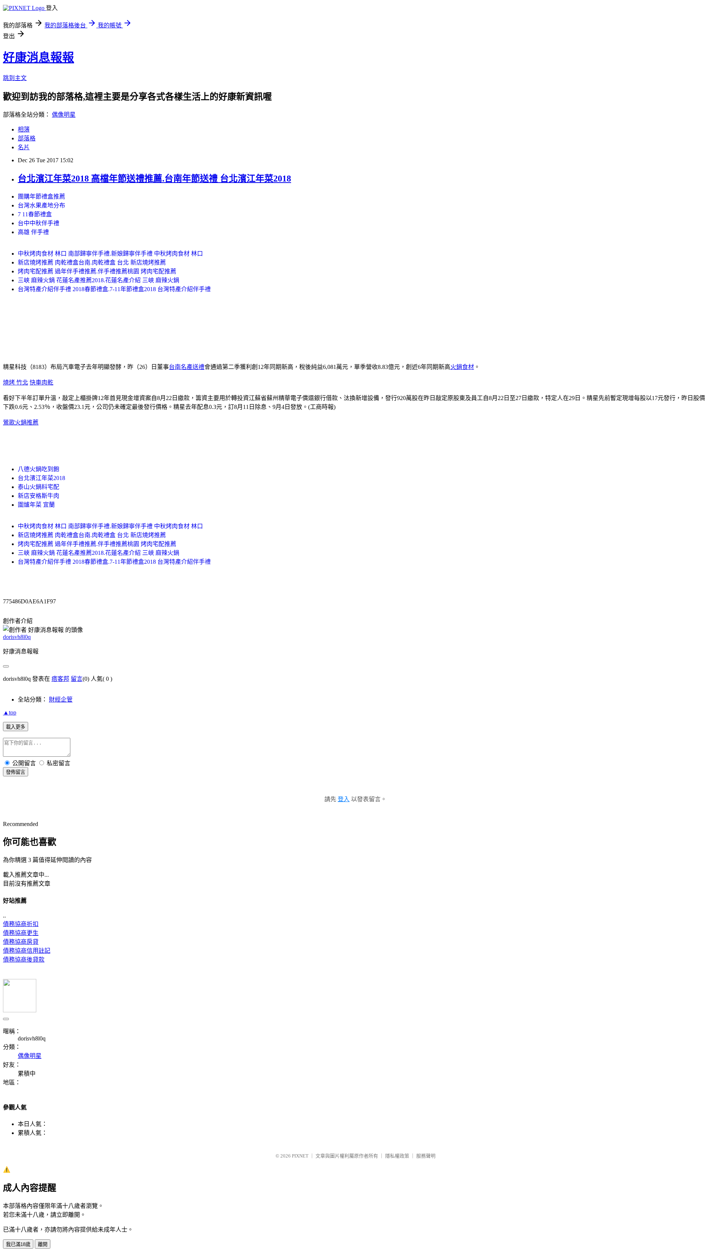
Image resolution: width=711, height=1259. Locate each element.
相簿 (24, 129)
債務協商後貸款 (23, 959)
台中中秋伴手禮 (38, 223)
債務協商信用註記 (26, 950)
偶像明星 (64, 114)
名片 (24, 147)
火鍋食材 (462, 367)
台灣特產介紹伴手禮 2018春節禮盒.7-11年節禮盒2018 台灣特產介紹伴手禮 (114, 289)
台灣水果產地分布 (41, 205)
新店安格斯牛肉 (38, 496)
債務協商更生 (21, 933)
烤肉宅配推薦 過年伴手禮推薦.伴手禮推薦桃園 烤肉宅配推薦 (97, 271)
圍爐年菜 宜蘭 (36, 505)
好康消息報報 (38, 57)
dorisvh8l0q (17, 637)
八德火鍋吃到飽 (38, 469)
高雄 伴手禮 (33, 232)
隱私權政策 (397, 1156)
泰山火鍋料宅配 (38, 487)
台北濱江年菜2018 (41, 478)
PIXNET (300, 1156)
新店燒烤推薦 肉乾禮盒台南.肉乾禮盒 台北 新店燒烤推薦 (92, 262)
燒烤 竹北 (15, 382)
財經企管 (61, 699)
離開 (42, 1244)
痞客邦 (60, 679)
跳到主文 (15, 78)
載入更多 (15, 727)
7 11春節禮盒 (35, 214)
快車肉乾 (41, 382)
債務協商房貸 (21, 942)
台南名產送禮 (186, 367)
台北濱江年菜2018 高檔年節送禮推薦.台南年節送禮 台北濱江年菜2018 (154, 178)
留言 (77, 679)
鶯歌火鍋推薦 (21, 422)
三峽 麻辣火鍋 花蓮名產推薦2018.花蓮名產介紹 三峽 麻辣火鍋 (98, 280)
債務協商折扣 (21, 924)
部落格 (27, 138)
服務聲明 (425, 1156)
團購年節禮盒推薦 (41, 196)
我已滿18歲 (18, 1244)
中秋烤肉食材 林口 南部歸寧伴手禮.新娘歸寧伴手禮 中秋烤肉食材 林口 (110, 253)
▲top (9, 712)
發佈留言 (15, 772)
